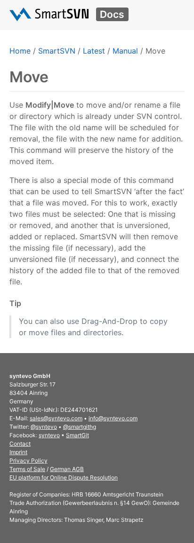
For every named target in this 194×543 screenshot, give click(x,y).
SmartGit (77, 435)
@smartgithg (79, 426)
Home (20, 50)
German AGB (67, 468)
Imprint (18, 452)
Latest (94, 50)
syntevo (49, 435)
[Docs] (49, 14)
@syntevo (44, 426)
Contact (20, 443)
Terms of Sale (27, 468)
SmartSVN (56, 50)
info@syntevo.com (113, 418)
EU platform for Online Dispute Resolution (63, 477)
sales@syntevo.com (56, 418)
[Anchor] (24, 303)
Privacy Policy (28, 460)
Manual (125, 50)
